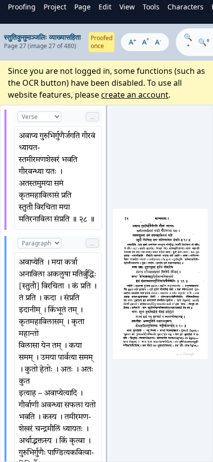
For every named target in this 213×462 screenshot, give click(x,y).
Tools (151, 6)
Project (55, 6)
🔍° (204, 42)
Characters (185, 6)
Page (82, 6)
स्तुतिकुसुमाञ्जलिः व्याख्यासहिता (42, 37)
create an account (134, 94)
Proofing (22, 6)
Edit (105, 6)
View (127, 6)
